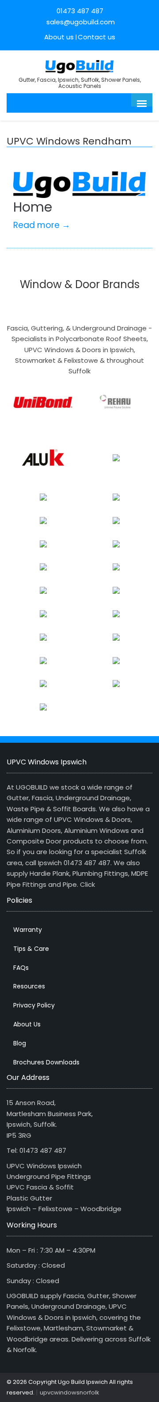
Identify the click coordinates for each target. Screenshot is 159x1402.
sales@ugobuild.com (80, 22)
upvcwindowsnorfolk (69, 1392)
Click (87, 884)
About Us (27, 1024)
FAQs (21, 967)
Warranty (27, 929)
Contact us (96, 37)
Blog (19, 1043)
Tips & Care (31, 948)
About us (59, 37)
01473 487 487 (80, 10)
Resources (29, 986)
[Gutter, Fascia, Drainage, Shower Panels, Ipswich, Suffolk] (79, 65)
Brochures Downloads (46, 1062)
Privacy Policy (34, 1005)
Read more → (41, 225)
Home (32, 207)
